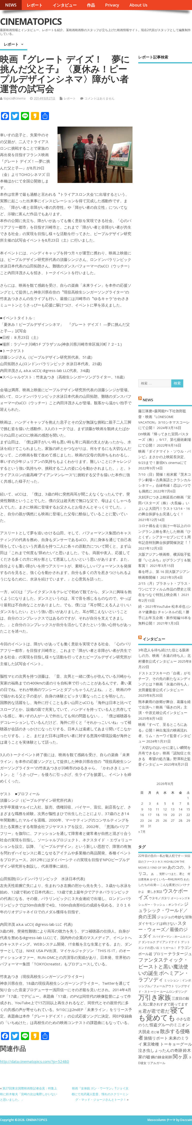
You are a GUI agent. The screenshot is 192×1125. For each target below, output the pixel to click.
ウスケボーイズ (163, 894)
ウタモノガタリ (159, 898)
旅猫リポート (156, 1038)
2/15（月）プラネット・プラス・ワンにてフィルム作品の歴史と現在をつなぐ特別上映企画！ (164, 589)
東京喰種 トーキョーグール (167, 1044)
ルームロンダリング (173, 991)
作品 (91, 5)
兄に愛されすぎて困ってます (165, 1004)
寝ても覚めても (161, 1013)
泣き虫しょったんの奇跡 (160, 1050)
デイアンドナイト (168, 942)
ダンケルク (149, 942)
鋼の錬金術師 (161, 1057)
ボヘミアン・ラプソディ (163, 976)
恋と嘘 (155, 1032)
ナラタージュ (180, 953)
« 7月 (142, 832)
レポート (35, 5)
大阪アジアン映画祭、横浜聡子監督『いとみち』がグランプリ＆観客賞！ (164, 560)
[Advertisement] (165, 217)
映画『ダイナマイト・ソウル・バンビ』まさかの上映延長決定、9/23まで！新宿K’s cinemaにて (164, 457)
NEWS (10, 5)
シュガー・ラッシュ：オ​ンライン (160, 904)
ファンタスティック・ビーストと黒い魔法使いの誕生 (163, 966)
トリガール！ (168, 948)
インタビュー (65, 5)
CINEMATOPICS (31, 21)
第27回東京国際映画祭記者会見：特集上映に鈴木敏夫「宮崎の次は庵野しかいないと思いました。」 (28, 1094)
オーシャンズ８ (180, 898)
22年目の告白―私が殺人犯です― (161, 856)
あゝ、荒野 (158, 874)
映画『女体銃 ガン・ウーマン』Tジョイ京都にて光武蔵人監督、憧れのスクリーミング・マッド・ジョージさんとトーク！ (100, 1094)
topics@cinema (15, 98)
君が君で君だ (156, 1011)
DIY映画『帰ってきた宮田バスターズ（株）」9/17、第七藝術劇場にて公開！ (164, 440)
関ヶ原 (180, 1056)
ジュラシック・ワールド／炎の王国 (163, 910)
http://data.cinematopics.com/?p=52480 (34, 1061)
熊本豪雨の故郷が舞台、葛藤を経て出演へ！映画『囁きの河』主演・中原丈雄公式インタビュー (164, 707)
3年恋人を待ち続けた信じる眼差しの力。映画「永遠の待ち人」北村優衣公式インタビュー (164, 656)
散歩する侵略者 (164, 1034)
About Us (139, 5)
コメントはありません (99, 98)
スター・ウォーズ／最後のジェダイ (163, 929)
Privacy (112, 5)
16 (142, 815)
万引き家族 (154, 997)
